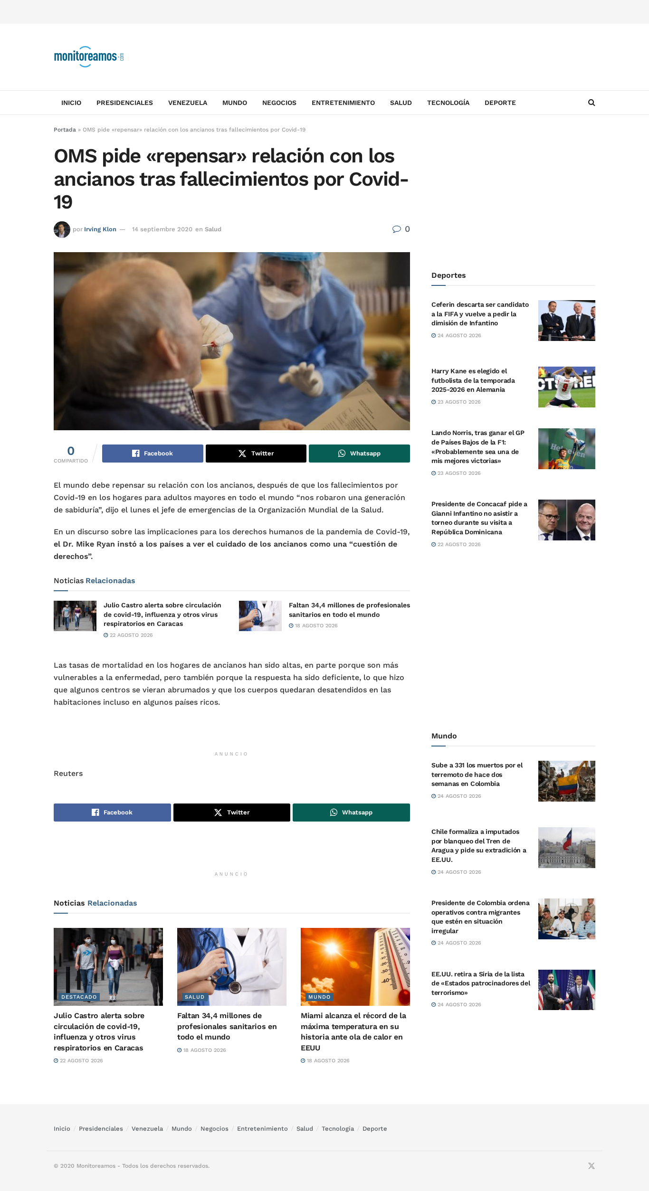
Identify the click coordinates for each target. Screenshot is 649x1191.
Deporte (500, 102)
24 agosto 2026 (458, 335)
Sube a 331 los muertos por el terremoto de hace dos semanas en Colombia (477, 774)
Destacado (79, 997)
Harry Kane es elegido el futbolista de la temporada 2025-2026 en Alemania (473, 380)
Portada (65, 129)
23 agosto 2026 (458, 402)
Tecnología (448, 102)
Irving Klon (100, 229)
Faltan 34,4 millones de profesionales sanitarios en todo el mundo (227, 1026)
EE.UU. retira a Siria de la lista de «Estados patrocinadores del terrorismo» (480, 983)
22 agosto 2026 (130, 635)
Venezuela (187, 102)
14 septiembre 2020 (162, 229)
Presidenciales (124, 102)
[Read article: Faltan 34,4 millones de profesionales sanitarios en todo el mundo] (260, 616)
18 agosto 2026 (315, 626)
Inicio (71, 102)
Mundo (234, 102)
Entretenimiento (343, 102)
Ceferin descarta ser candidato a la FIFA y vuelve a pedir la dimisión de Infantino (480, 314)
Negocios (279, 102)
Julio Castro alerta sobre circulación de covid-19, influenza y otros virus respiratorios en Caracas (162, 614)
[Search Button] (591, 102)
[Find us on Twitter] (591, 1166)
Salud (401, 102)
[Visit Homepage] (89, 57)
